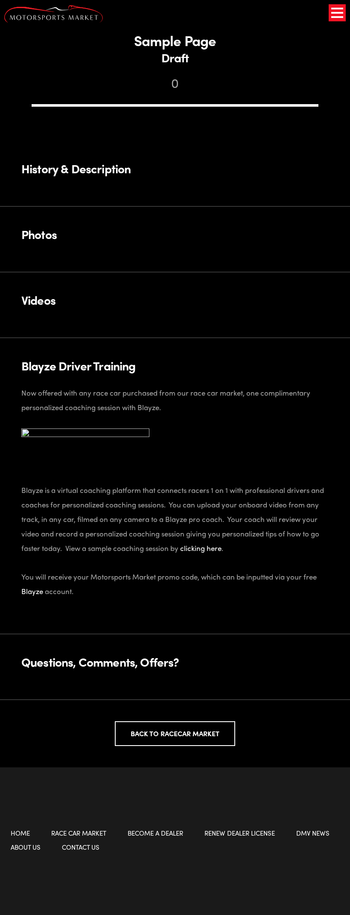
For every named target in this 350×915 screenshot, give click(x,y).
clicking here (201, 548)
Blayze (32, 591)
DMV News (313, 833)
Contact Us (80, 847)
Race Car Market (78, 833)
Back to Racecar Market (175, 733)
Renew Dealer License (239, 833)
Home (20, 833)
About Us (26, 847)
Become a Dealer (155, 833)
